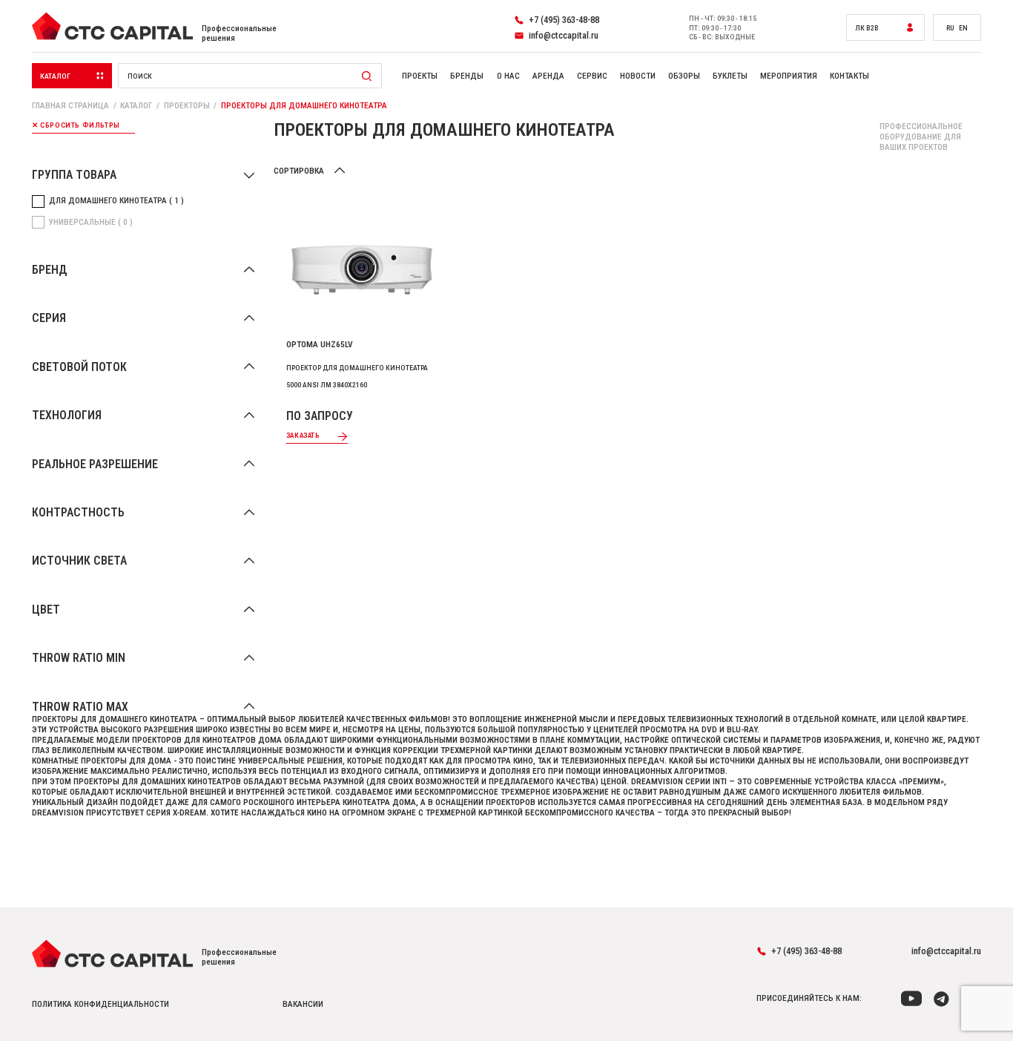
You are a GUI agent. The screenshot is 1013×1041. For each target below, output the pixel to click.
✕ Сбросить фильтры (76, 125)
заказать (303, 435)
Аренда (548, 75)
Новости (638, 75)
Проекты (420, 75)
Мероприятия (788, 75)
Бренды (467, 75)
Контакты (849, 75)
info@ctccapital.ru (946, 950)
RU (950, 28)
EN (963, 28)
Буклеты (730, 75)
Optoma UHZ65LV (319, 344)
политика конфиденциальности (100, 1004)
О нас (508, 75)
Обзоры (684, 75)
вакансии (303, 1004)
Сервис (592, 75)
